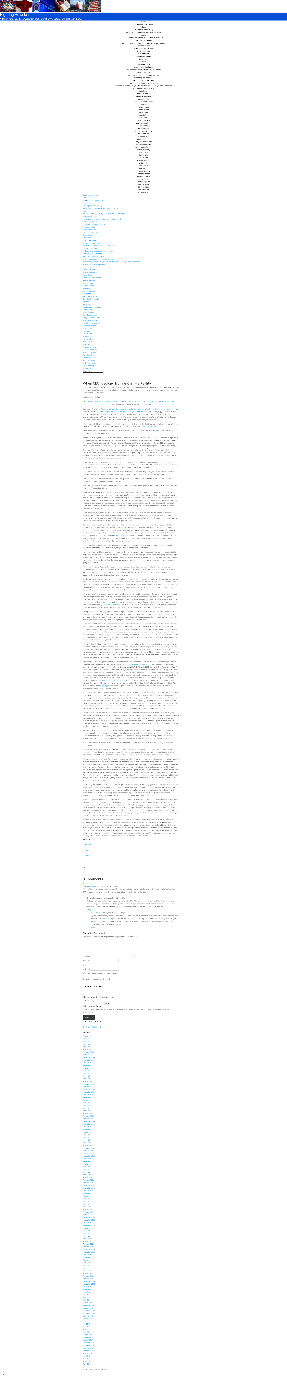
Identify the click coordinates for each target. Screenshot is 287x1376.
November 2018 (89, 1284)
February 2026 (88, 1052)
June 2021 (86, 1201)
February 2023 (88, 1148)
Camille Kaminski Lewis (143, 147)
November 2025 (89, 1060)
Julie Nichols (143, 168)
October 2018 (88, 1287)
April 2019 (87, 1271)
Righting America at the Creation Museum (143, 75)
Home (143, 22)
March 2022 (87, 1177)
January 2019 (88, 1279)
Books (143, 35)
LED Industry (144, 390)
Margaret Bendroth (143, 96)
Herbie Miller (143, 163)
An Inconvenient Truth (102, 387)
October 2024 (88, 1095)
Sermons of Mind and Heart (143, 80)
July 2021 (86, 1199)
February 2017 (88, 1337)
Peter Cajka (143, 112)
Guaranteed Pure (143, 64)
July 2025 (86, 1071)
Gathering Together (143, 56)
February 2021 (88, 1212)
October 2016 (88, 1348)
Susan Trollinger (143, 184)
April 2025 (87, 1079)
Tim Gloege (143, 126)
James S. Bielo (143, 99)
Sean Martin (143, 158)
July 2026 (86, 1039)
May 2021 (86, 1204)
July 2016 (86, 1356)
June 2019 (86, 1265)
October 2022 (88, 1159)
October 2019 (88, 1255)
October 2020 (88, 1223)
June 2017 (86, 1327)
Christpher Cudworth (140, 387)
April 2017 (87, 1332)
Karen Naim (143, 166)
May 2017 (86, 1329)
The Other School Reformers (143, 67)
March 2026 (87, 1049)
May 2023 (86, 1140)
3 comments (99, 393)
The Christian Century (143, 40)
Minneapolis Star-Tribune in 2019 (113, 680)
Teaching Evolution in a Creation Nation (143, 83)
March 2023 (87, 1145)
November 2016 (89, 1345)
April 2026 (87, 1047)
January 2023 (88, 1151)
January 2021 (88, 1215)
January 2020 (88, 1247)
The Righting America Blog (143, 24)
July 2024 (86, 1103)
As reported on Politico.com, (139, 664)
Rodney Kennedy (143, 150)
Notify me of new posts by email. (98, 979)
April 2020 (87, 1239)
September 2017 (89, 1319)
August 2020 (87, 1228)
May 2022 (86, 1172)
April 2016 (87, 1364)
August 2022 (87, 1164)
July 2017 (86, 1324)
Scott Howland (143, 136)
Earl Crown (143, 118)
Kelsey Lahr (143, 155)
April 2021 (87, 1207)
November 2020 (89, 1220)
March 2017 (87, 1335)
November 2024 (89, 1092)
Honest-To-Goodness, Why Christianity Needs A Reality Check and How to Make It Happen (143, 409)
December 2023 (89, 1121)
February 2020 (88, 1244)
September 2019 (89, 1257)
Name (86, 961)
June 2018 (86, 1295)
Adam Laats (143, 152)
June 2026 (86, 1041)
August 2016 (87, 1353)
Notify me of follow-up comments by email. (102, 973)
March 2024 (87, 1113)
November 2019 (89, 1252)
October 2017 (88, 1316)
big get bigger (104, 686)
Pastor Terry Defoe (143, 120)
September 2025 (89, 1065)
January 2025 (88, 1087)
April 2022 (87, 1175)
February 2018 (88, 1305)
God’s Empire (143, 59)
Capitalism (127, 387)
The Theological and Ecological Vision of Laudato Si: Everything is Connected (143, 86)
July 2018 (86, 1292)
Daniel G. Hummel (143, 139)
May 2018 (86, 1297)
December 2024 (89, 1089)
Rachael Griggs (143, 128)
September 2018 (89, 1289)
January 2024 (88, 1119)
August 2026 (87, 1036)
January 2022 (88, 1183)
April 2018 (87, 1300)
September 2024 (89, 1097)
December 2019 (89, 1249)
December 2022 (89, 1153)
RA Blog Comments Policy (143, 30)
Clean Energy (153, 387)
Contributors (143, 91)
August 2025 (87, 1068)
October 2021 (88, 1191)
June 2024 (86, 1105)
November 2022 (89, 1156)
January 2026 (88, 1055)
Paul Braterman (143, 104)
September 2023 (89, 1129)
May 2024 (86, 1108)
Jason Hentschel (144, 134)
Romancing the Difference (143, 78)
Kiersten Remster (143, 171)
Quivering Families (144, 72)
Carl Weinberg (143, 190)
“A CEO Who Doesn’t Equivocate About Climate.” (142, 426)
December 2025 (89, 1057)
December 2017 (89, 1311)
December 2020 (89, 1217)
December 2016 (89, 1343)
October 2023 (88, 1127)
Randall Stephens (143, 182)
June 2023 (86, 1137)
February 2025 (88, 1084)
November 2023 (89, 1124)
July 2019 (86, 1263)
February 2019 (88, 1276)
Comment (87, 956)
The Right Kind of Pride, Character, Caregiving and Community (125, 412)
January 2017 (88, 1340)
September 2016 (89, 1351)
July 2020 (86, 1231)
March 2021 (87, 1209)
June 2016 (86, 1359)
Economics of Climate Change (115, 390)
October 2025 (88, 1063)
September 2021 (89, 1193)
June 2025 (86, 1073)
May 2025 (86, 1076)
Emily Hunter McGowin (143, 142)
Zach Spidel (143, 179)
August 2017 (87, 1321)
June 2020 (86, 1233)
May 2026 (86, 1044)
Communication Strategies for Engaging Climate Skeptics (143, 43)
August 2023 (87, 1132)
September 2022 (89, 1161)
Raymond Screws (143, 176)
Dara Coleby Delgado (143, 123)
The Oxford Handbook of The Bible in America (143, 70)
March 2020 (87, 1241)
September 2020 (89, 1225)
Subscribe (89, 1017)
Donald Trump (97, 390)
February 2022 (88, 1180)
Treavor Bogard (143, 107)
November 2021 (89, 1188)
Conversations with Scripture (143, 48)
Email (85, 965)
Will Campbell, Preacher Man (143, 88)
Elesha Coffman (143, 115)
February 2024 (88, 1116)
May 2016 (86, 1361)
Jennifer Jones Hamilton (143, 131)
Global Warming (133, 390)
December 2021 (89, 1185)
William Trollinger (143, 187)
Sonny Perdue (168, 390)
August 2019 (87, 1260)
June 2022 (86, 1169)
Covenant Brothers (144, 46)
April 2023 (87, 1143)
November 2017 (89, 1313)
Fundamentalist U (143, 54)
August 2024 (87, 1100)
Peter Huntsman (156, 390)
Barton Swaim (117, 387)
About (143, 27)
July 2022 (86, 1167)
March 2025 (87, 1081)
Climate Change (165, 387)
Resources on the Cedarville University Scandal (143, 32)
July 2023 (86, 1135)
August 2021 (87, 1196)
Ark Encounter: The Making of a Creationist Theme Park (143, 38)
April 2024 (87, 1111)
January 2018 (88, 1308)
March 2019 (87, 1273)
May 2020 (86, 1236)
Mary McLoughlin (143, 160)
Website (86, 969)
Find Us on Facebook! (93, 1021)
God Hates (143, 62)
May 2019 (86, 1268)
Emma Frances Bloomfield (143, 102)
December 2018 (89, 1281)
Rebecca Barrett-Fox (143, 94)
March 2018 (87, 1303)
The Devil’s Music (143, 51)
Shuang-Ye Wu (143, 192)
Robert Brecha (143, 110)
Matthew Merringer (143, 144)
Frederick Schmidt (143, 174)
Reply (85, 895)
